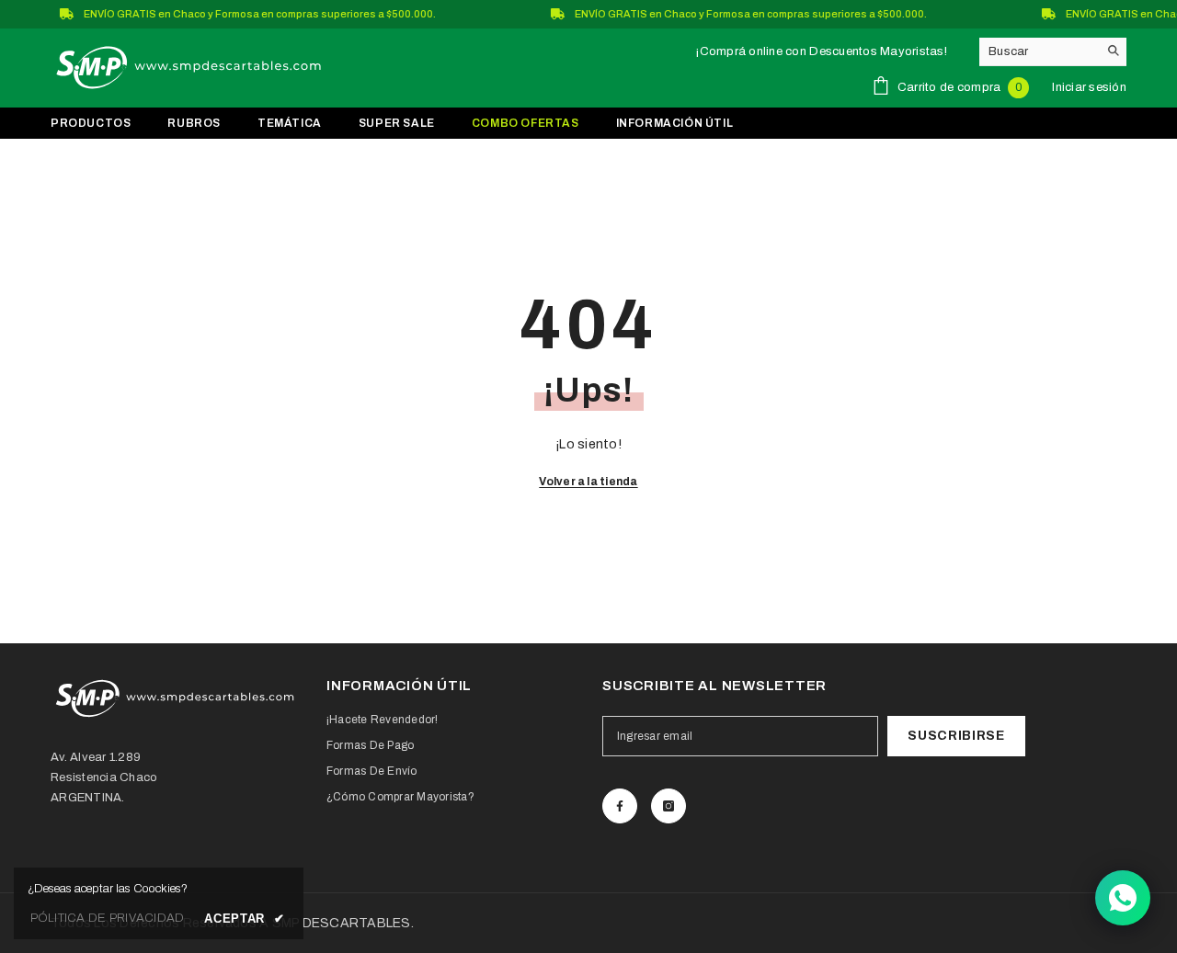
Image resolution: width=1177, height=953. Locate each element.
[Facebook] (619, 805)
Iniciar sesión (1089, 87)
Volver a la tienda (588, 481)
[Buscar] (1052, 52)
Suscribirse (956, 736)
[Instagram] (668, 805)
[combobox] (1038, 51)
